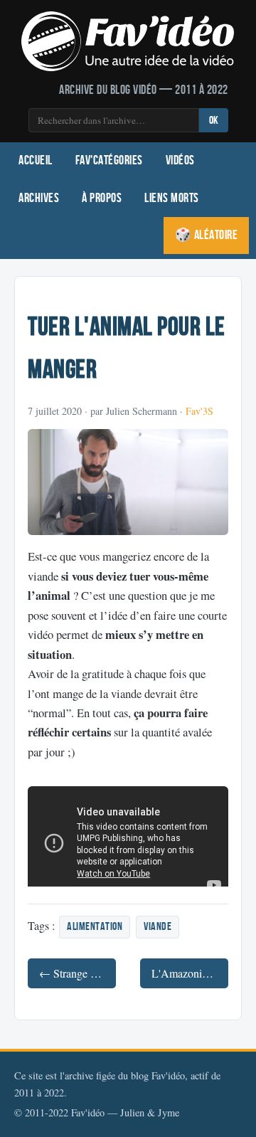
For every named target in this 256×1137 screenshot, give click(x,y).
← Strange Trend (77, 973)
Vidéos (180, 160)
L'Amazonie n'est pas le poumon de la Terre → (189, 973)
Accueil (35, 160)
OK (213, 120)
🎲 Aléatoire (206, 235)
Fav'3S (199, 411)
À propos (102, 198)
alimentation (94, 927)
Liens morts (171, 198)
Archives (38, 198)
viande (157, 927)
